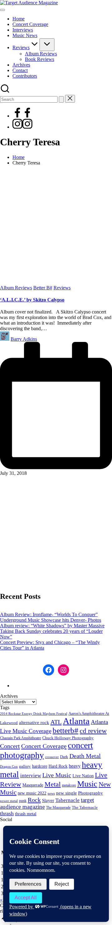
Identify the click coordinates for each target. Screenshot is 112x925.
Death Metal (85, 755)
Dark (64, 757)
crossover (52, 757)
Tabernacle (67, 800)
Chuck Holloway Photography (68, 738)
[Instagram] (22, 127)
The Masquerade (58, 807)
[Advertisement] (56, 226)
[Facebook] (22, 115)
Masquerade (32, 785)
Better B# (42, 287)
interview (30, 775)
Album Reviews (16, 287)
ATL (56, 721)
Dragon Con (9, 766)
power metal (9, 801)
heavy (75, 766)
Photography (90, 793)
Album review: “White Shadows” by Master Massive (52, 625)
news (51, 793)
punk (22, 801)
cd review (93, 731)
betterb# (65, 730)
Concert (10, 746)
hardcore (39, 766)
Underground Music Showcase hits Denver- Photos (50, 620)
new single (66, 793)
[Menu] (2, 10)
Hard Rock (58, 766)
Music (87, 783)
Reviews (62, 287)
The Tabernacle (85, 807)
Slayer (48, 800)
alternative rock (34, 722)
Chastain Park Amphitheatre (20, 738)
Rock (34, 799)
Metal (52, 784)
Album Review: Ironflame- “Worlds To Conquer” (49, 614)
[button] (61, 99)
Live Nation (83, 776)
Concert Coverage (44, 746)
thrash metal (25, 814)
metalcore (69, 785)
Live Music (56, 775)
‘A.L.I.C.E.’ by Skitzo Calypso (32, 299)
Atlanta (76, 721)
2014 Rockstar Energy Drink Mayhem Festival (33, 713)
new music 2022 (32, 793)
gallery (25, 766)
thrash (7, 813)
